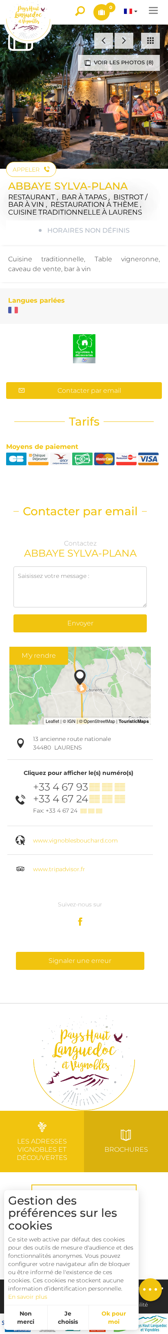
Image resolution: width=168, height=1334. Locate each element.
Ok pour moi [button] (114, 1317)
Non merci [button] (25, 1317)
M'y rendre (39, 655)
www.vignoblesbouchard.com (75, 840)
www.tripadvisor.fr (59, 869)
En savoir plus (27, 1296)
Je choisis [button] (68, 1317)
